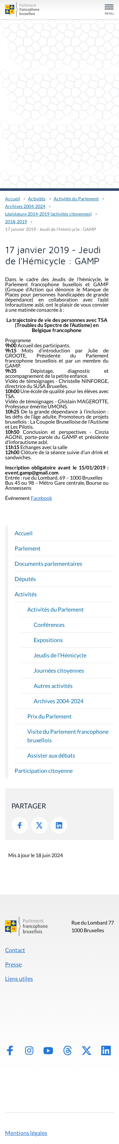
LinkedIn (59, 825)
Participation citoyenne (44, 770)
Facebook (41, 498)
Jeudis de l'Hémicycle (60, 655)
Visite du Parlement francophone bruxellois (68, 736)
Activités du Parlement (76, 198)
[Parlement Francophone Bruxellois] (22, 9)
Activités (36, 198)
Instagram (29, 1050)
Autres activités (53, 685)
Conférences (49, 624)
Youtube (48, 1050)
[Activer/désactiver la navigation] (109, 10)
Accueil (12, 198)
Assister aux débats (51, 755)
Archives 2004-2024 (25, 206)
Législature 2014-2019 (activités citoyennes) (48, 214)
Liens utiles (19, 978)
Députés (25, 578)
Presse (13, 964)
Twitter (39, 825)
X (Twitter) (86, 1050)
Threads (67, 1050)
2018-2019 (16, 221)
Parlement (28, 548)
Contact (15, 949)
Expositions (48, 639)
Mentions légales (26, 1132)
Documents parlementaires (48, 563)
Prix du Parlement (49, 716)
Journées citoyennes (59, 670)
